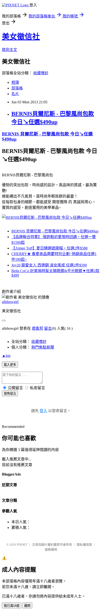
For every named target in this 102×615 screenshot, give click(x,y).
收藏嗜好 (40, 73)
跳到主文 (9, 50)
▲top (6, 356)
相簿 (15, 82)
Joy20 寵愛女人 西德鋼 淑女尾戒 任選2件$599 (49, 265)
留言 (48, 328)
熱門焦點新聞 (42, 347)
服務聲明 (51, 549)
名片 (15, 94)
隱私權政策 (84, 544)
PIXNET (22, 544)
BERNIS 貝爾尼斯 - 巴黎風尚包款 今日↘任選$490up (54, 231)
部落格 (17, 88)
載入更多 (10, 364)
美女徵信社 (21, 36)
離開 (27, 605)
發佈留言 (10, 393)
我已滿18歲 (11, 605)
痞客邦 (37, 328)
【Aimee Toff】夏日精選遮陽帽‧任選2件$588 (49, 248)
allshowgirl (10, 302)
